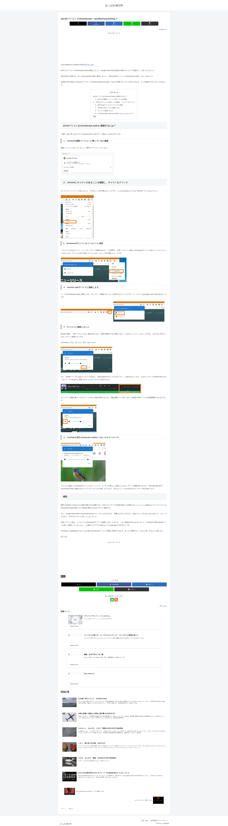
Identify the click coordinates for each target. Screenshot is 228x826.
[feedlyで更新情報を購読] (112, 599)
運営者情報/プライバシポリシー (159, 820)
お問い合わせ (145, 820)
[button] (149, 24)
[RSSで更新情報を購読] (116, 599)
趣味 (64, 576)
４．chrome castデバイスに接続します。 (108, 108)
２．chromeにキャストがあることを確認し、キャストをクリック (114, 102)
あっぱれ (90, 65)
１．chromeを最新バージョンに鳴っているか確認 (111, 99)
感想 (94, 116)
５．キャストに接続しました (104, 110)
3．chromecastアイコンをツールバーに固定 (109, 105)
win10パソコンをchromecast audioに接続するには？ (110, 96)
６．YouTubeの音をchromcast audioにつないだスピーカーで (114, 113)
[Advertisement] (114, 49)
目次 (111, 92)
